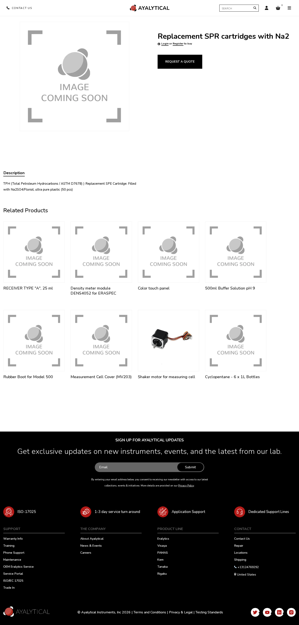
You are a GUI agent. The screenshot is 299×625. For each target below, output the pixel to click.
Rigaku (162, 574)
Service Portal (13, 574)
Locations (241, 553)
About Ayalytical (92, 539)
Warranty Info (13, 539)
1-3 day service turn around (117, 511)
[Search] (254, 8)
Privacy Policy (186, 485)
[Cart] (277, 8)
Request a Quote (180, 62)
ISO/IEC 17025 (13, 581)
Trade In (9, 588)
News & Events (91, 546)
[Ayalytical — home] (149, 8)
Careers (85, 553)
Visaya (162, 546)
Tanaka (162, 567)
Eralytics (163, 539)
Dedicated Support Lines (268, 511)
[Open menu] (289, 8)
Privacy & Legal (181, 612)
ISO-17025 (27, 511)
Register (178, 43)
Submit (190, 467)
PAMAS (162, 553)
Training (8, 546)
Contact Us (242, 539)
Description (14, 173)
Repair (238, 546)
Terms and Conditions (150, 612)
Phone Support (13, 553)
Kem (160, 560)
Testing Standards (209, 612)
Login (165, 43)
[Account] (267, 8)
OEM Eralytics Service (18, 567)
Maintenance (12, 560)
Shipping (240, 560)
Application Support (188, 511)
